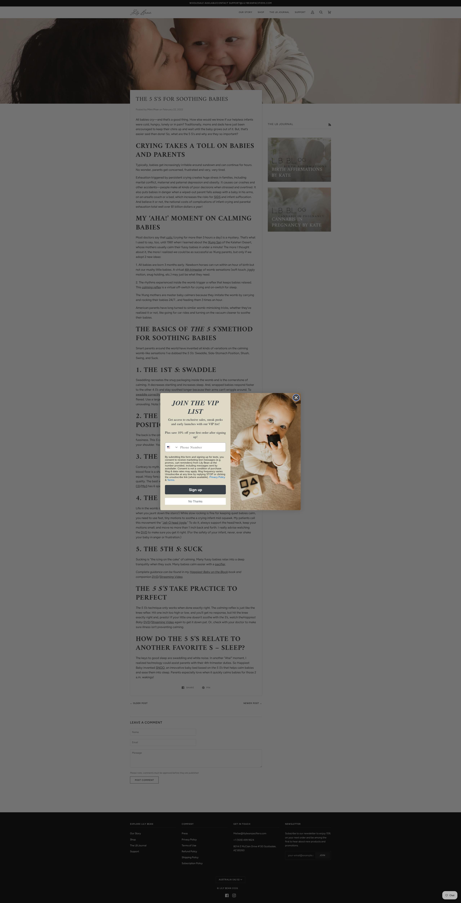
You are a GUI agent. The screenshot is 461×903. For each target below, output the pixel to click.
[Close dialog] (296, 397)
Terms (170, 479)
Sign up (195, 489)
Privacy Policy (217, 477)
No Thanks (195, 501)
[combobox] (171, 447)
